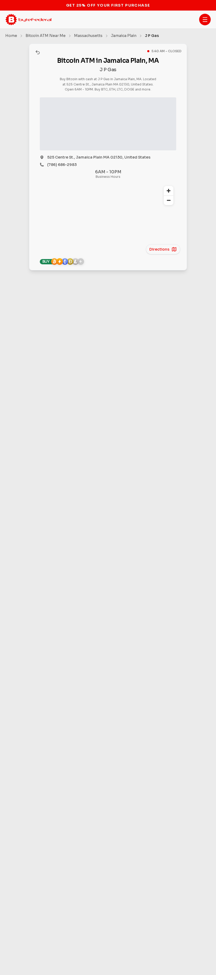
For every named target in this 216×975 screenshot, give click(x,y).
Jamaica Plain (123, 35)
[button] (205, 19)
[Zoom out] (168, 200)
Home (11, 35)
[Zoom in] (168, 190)
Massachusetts (88, 35)
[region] (108, 216)
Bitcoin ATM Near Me (46, 35)
